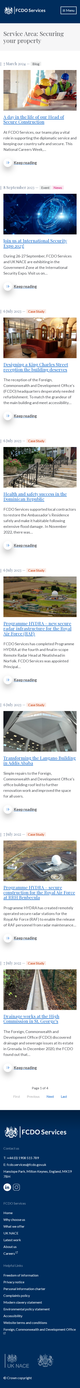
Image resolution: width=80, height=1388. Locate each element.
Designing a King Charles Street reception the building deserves (35, 367)
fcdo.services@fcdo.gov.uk (26, 1164)
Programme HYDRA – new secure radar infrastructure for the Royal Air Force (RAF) (37, 628)
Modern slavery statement (22, 1302)
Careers (9, 1253)
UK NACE (10, 1233)
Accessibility (12, 1316)
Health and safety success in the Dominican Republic (35, 496)
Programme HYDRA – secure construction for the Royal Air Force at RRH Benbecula (39, 892)
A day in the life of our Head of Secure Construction (33, 119)
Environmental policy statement (26, 1309)
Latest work (12, 1240)
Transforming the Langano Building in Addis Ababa (39, 760)
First (16, 1096)
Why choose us (14, 1219)
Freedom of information (20, 1275)
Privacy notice (13, 1282)
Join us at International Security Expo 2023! (35, 243)
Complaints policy (16, 1295)
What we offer (14, 1226)
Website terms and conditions (25, 1323)
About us (10, 1247)
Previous (33, 1096)
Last (64, 1096)
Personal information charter (24, 1289)
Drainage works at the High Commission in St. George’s (31, 1018)
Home (8, 1213)
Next (50, 1096)
